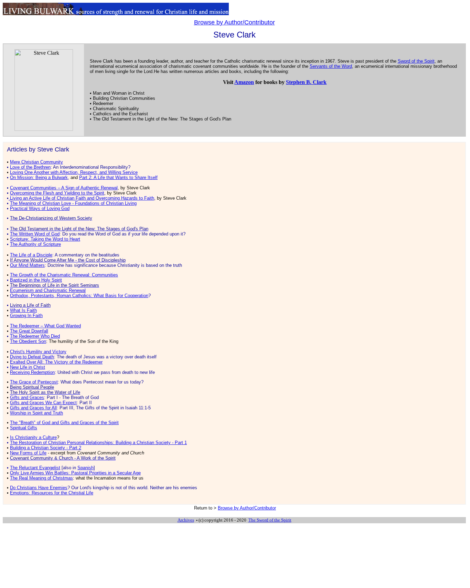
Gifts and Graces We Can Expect (43, 402)
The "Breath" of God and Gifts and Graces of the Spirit (64, 422)
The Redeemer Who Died (35, 336)
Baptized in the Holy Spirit (36, 280)
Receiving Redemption (32, 372)
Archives (186, 520)
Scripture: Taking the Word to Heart (45, 239)
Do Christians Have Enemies (38, 487)
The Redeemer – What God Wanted (45, 325)
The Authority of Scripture (35, 244)
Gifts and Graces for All (33, 407)
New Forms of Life (28, 452)
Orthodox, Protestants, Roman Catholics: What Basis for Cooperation (79, 295)
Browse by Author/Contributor (234, 22)
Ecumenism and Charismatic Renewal (48, 290)
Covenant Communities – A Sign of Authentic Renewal (64, 187)
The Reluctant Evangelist (35, 467)
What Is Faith (23, 310)
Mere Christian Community (36, 162)
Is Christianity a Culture (33, 437)
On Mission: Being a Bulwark (39, 177)
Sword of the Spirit (416, 61)
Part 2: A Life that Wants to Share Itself (118, 177)
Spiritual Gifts (23, 427)
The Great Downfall (29, 331)
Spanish (85, 467)
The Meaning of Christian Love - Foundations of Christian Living (73, 203)
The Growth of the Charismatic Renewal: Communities (64, 274)
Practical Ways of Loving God (40, 208)
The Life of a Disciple (31, 255)
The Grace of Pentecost (34, 382)
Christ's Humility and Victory (38, 351)
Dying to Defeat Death (32, 356)
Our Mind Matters (27, 265)
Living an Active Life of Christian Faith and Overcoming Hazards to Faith (82, 198)
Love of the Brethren (30, 167)
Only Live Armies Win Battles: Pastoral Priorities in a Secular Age (75, 472)
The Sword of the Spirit (269, 520)
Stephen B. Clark (306, 82)
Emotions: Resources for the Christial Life (51, 492)
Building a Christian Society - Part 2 (45, 447)
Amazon (244, 82)
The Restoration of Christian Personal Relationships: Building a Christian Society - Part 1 (98, 442)
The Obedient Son (28, 341)
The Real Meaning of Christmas (41, 478)
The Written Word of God (35, 234)
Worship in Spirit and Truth (36, 413)
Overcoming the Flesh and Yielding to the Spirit (57, 193)
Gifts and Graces (27, 397)
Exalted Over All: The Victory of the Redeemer (56, 362)
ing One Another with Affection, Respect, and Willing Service (74, 172)
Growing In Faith (26, 315)
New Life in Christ (27, 367)
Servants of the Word (331, 66)
